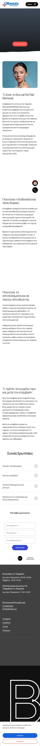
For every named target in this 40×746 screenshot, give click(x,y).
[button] (32, 4)
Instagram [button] (6, 619)
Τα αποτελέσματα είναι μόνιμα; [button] (13, 486)
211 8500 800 (7, 606)
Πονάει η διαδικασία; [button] (12, 466)
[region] (20, 734)
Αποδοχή (20, 735)
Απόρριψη (20, 741)
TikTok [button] (5, 626)
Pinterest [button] (6, 630)
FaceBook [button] (6, 623)
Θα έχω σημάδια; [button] (10, 475)
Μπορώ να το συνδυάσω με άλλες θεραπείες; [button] (15, 498)
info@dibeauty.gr (9, 609)
